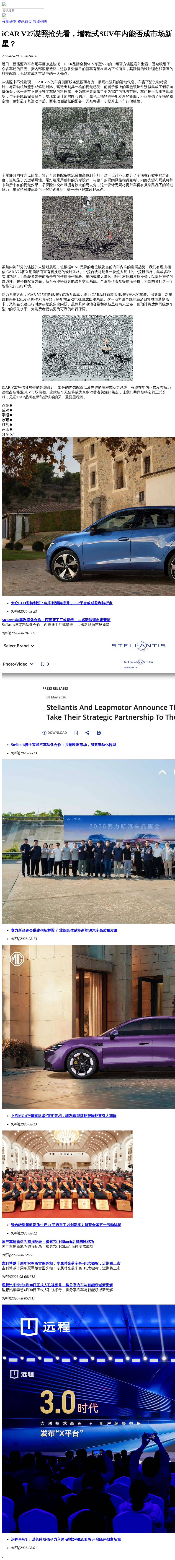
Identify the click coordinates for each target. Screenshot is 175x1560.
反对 (7, 410)
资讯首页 (24, 21)
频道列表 (40, 21)
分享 (8, 434)
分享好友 (9, 21)
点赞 (7, 405)
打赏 (7, 425)
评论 (7, 429)
